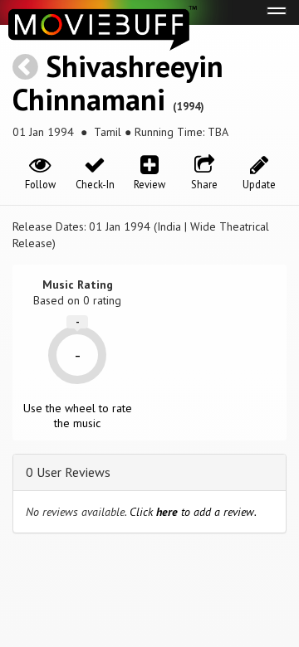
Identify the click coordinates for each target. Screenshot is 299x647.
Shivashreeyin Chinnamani (117, 82)
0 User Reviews (68, 472)
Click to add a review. (193, 511)
